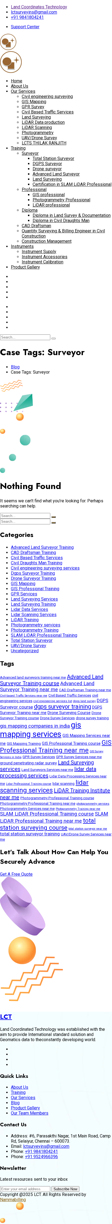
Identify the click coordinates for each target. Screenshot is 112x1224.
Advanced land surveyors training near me (33, 677)
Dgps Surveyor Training (33, 573)
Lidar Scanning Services (34, 614)
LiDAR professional (51, 205)
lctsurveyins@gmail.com (34, 12)
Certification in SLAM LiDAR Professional (72, 184)
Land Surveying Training (33, 604)
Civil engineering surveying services (45, 568)
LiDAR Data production (43, 122)
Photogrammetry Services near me (27, 809)
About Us (19, 86)
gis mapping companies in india (35, 726)
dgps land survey (84, 701)
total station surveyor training (30, 833)
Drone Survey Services (57, 718)
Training (18, 148)
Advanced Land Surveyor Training (42, 547)
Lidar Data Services (29, 609)
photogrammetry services (92, 803)
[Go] (53, 338)
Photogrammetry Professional (61, 199)
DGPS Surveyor (47, 163)
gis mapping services (40, 729)
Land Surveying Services (34, 599)
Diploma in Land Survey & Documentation (72, 215)
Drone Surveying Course (69, 712)
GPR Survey (33, 106)
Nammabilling (13, 1199)
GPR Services (24, 593)
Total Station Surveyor (53, 158)
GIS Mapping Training (24, 744)
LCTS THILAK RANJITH (44, 143)
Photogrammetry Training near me (78, 809)
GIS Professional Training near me (55, 746)
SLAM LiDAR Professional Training (44, 635)
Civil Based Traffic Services (48, 112)
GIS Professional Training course (71, 743)
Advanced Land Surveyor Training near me (47, 687)
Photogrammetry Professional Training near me (37, 803)
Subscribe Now (65, 1189)
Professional (34, 189)
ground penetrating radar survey (28, 763)
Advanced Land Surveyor (56, 174)
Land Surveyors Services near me (47, 770)
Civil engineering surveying (47, 96)
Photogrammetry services (35, 625)
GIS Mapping (34, 101)
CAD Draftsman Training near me (85, 690)
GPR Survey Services (39, 757)
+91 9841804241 (27, 17)
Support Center (25, 26)
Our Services (23, 91)
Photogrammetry (38, 132)
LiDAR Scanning (37, 127)
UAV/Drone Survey (39, 137)
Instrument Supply (39, 251)
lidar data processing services (48, 772)
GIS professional (49, 194)
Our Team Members (29, 1113)
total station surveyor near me (88, 829)
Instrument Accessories (44, 256)
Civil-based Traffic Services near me (23, 695)
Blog (15, 367)
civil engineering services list (52, 701)
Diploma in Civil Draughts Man (61, 220)
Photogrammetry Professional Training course (57, 798)
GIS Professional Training (35, 588)
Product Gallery (25, 267)
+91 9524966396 (41, 1156)
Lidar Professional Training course (28, 784)
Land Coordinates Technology (39, 7)
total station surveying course (48, 824)
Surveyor (30, 153)
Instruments (22, 246)
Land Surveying (36, 117)
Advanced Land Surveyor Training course (51, 680)
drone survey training (92, 718)
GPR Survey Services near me (79, 757)
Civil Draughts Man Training (36, 562)
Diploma (30, 210)
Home (16, 81)
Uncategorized (25, 650)
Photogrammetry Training (34, 630)
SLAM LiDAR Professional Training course (47, 814)
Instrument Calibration (42, 262)
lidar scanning (63, 784)
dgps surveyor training (62, 706)
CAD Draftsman (36, 225)
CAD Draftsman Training (33, 552)
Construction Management (46, 241)
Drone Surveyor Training (33, 578)
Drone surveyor (47, 168)
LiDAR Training (25, 619)
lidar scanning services (44, 786)
